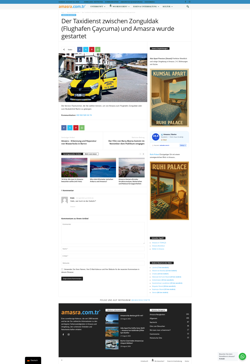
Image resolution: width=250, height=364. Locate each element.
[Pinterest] (91, 49)
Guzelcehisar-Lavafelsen (167, 283)
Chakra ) (160, 274)
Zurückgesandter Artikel (72, 154)
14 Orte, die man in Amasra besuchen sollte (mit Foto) (72, 180)
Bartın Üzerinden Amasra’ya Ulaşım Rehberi (131, 342)
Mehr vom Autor (91, 154)
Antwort (72, 206)
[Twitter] (85, 49)
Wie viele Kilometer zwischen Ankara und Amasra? (101, 180)
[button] (187, 6)
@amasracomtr (140, 300)
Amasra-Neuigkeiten (73, 12)
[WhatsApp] (97, 49)
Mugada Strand (164, 286)
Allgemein (153, 318)
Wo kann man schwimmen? (160, 330)
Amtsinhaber (163, 280)
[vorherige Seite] (140, 154)
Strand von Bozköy (164, 271)
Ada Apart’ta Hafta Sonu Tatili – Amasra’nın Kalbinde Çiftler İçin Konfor (132, 330)
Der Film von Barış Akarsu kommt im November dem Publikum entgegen (126, 142)
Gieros (160, 292)
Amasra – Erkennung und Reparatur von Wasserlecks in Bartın (78, 142)
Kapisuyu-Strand (163, 289)
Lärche (160, 267)
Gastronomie (154, 334)
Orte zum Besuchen (157, 326)
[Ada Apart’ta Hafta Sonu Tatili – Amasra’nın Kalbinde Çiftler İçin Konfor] (111, 332)
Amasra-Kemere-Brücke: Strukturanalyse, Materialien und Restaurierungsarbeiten (130, 181)
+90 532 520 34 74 (84, 115)
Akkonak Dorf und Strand (166, 277)
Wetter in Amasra (158, 249)
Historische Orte (156, 338)
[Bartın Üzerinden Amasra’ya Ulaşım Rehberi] (111, 344)
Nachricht (153, 322)
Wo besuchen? (119, 7)
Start (62, 12)
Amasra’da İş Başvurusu (132, 2)
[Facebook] (185, 2)
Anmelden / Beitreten (93, 2)
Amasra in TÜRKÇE (159, 243)
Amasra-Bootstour (158, 246)
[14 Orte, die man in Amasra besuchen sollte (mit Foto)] (74, 167)
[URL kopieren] (103, 49)
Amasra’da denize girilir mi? (131, 315)
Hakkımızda (150, 2)
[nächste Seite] (143, 154)
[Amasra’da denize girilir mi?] (111, 319)
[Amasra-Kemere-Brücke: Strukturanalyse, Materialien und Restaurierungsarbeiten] (132, 167)
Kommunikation (111, 2)
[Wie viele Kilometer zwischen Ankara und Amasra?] (103, 167)
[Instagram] (189, 2)
